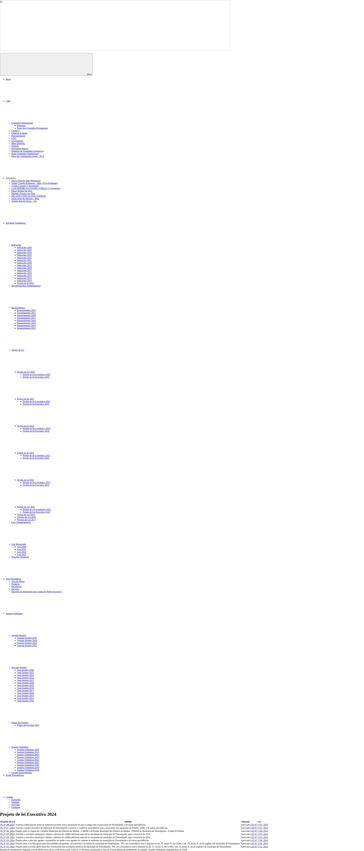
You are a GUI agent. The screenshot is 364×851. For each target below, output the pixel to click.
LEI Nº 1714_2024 (259, 846)
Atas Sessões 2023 (25, 675)
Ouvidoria (15, 799)
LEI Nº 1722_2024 (259, 825)
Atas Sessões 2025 (25, 672)
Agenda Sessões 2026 (27, 638)
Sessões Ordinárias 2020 (28, 765)
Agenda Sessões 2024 (27, 640)
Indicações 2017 (24, 270)
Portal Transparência (15, 775)
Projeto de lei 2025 (25, 399)
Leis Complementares (21, 522)
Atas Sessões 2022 (25, 678)
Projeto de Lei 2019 (26, 514)
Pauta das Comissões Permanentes (32, 128)
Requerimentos (18, 307)
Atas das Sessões (19, 667)
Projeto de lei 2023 (25, 453)
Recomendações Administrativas (26, 286)
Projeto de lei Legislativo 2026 (36, 374)
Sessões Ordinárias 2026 (28, 749)
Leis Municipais (18, 544)
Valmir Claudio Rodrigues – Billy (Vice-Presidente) (34, 183)
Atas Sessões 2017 (25, 690)
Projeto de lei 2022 (25, 283)
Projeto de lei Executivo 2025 (36, 404)
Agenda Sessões (18, 635)
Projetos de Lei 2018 (26, 517)
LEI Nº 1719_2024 (259, 834)
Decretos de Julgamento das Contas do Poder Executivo (36, 591)
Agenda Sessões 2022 (27, 645)
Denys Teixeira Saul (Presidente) (26, 180)
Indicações (16, 245)
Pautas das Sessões (19, 722)
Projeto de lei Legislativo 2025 (36, 401)
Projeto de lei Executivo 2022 (36, 485)
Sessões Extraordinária (21, 772)
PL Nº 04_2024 (7, 837)
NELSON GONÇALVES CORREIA (28, 196)
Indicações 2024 (24, 252)
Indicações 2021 (24, 260)
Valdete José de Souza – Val (24, 201)
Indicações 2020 (24, 263)
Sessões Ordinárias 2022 (28, 760)
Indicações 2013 (24, 280)
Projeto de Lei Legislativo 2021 (37, 509)
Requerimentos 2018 (26, 315)
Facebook (15, 807)
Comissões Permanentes (22, 123)
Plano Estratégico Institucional (25, 153)
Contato (9, 797)
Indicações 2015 (24, 275)
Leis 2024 (21, 552)
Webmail (15, 802)
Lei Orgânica (17, 141)
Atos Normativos (13, 579)
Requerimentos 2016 (26, 320)
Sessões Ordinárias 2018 (28, 770)
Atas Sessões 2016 (25, 693)
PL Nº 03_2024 (7, 840)
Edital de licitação (19, 133)
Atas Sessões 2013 (25, 698)
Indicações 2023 (24, 255)
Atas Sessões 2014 (25, 701)
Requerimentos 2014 (26, 325)
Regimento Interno (19, 148)
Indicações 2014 (24, 278)
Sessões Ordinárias (14, 613)
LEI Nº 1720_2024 (259, 831)
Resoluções (16, 586)
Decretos (15, 589)
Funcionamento (18, 136)
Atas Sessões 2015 (25, 695)
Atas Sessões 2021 (25, 680)
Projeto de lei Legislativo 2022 (36, 482)
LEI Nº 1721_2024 (259, 828)
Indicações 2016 (24, 273)
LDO (13, 138)
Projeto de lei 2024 (25, 426)
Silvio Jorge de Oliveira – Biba (25, 198)
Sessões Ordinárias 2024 (28, 755)
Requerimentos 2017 (26, 318)
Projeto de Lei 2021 (26, 507)
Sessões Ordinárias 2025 (28, 752)
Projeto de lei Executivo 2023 (36, 458)
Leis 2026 (21, 546)
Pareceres (21, 125)
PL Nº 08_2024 (7, 825)
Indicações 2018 (24, 268)
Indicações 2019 (24, 265)
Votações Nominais (20, 557)
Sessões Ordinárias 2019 (28, 767)
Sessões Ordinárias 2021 (28, 762)
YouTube (15, 805)
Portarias (15, 584)
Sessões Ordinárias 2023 (28, 757)
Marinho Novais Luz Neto (23, 193)
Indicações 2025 (24, 250)
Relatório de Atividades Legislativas (27, 151)
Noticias (15, 146)
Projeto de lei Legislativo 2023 (36, 455)
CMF (8, 101)
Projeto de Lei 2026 (26, 372)
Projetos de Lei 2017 (26, 520)
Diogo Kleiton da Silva (21, 191)
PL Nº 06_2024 (7, 831)
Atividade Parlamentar (16, 223)
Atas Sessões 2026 (25, 670)
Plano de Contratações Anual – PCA (27, 156)
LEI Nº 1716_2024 (259, 843)
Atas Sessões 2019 (25, 685)
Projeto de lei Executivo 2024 (36, 431)
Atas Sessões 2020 (25, 683)
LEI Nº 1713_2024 (259, 837)
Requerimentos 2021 (26, 313)
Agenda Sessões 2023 (27, 643)
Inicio (8, 79)
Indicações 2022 (24, 257)
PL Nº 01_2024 (7, 846)
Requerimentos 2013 (26, 328)
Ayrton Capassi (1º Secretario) (25, 186)
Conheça (15, 130)
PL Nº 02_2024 (7, 843)
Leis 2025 (21, 549)
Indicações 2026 (24, 247)
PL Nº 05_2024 (7, 834)
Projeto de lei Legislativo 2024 (36, 428)
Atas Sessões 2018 (25, 688)
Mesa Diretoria (18, 143)
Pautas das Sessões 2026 (28, 725)
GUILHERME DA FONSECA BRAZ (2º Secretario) (35, 188)
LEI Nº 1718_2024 (259, 840)
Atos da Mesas (18, 581)
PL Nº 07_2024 (7, 828)
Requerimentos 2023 (26, 310)
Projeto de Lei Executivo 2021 (36, 512)
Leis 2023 (21, 554)
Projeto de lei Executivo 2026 (36, 377)
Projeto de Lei (17, 350)
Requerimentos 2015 (26, 323)
